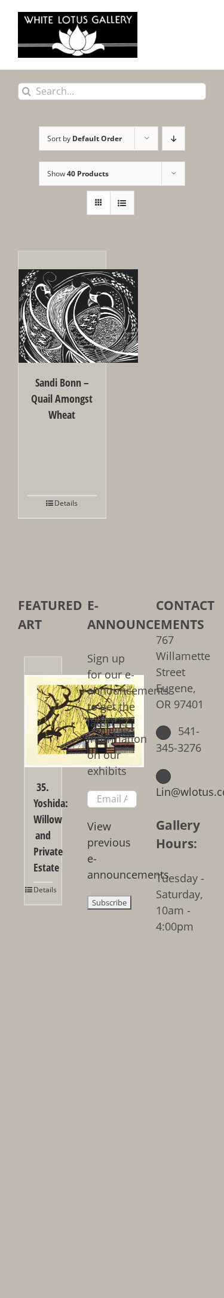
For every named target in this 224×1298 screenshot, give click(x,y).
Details (66, 503)
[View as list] (122, 202)
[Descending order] (173, 138)
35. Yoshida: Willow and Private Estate (43, 827)
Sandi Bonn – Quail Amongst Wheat (62, 398)
